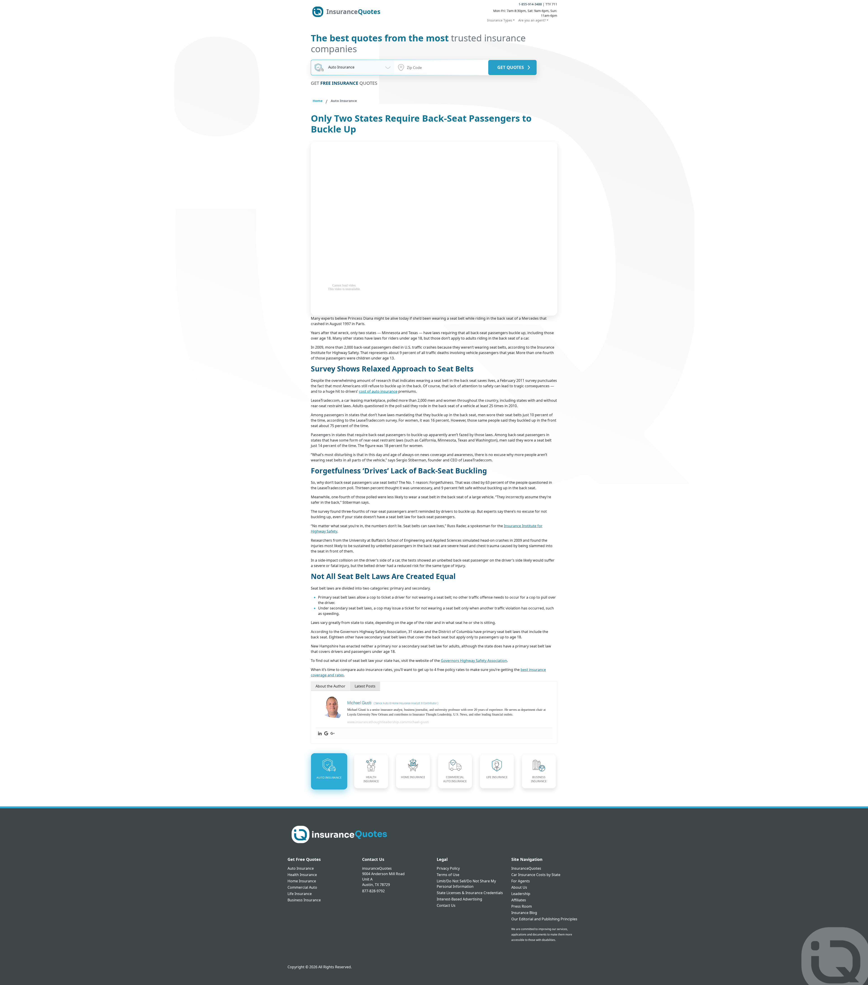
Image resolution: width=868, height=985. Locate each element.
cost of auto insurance (378, 391)
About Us (519, 887)
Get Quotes (510, 67)
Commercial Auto (302, 887)
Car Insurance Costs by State (535, 874)
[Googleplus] (332, 733)
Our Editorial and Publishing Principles (544, 918)
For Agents (520, 881)
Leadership (520, 893)
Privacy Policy (448, 868)
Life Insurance (300, 893)
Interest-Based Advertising (459, 899)
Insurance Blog (524, 912)
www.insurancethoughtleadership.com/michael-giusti (388, 722)
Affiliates (518, 900)
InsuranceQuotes (526, 868)
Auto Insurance (301, 868)
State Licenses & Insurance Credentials (470, 892)
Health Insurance (302, 874)
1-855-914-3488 (530, 4)
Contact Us (446, 905)
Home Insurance (302, 881)
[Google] (326, 733)
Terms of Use (448, 874)
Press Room (521, 906)
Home (318, 100)
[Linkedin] (320, 733)
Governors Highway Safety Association (474, 660)
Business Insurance (304, 900)
